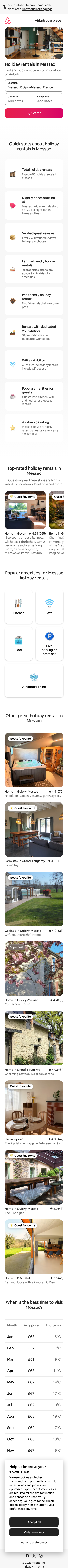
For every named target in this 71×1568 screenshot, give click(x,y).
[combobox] (34, 87)
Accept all (34, 1522)
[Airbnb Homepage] (8, 20)
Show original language (37, 9)
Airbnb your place (48, 20)
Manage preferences (34, 1542)
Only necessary (34, 1532)
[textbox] (19, 101)
